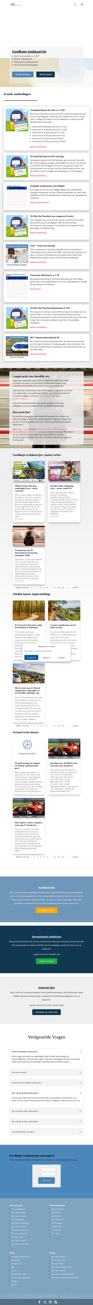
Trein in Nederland (18, 1209)
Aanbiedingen (23, 74)
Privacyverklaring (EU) (49, 1296)
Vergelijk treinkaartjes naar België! (47, 186)
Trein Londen (56, 1230)
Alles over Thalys (57, 1264)
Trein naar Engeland (18, 1226)
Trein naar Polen (17, 1237)
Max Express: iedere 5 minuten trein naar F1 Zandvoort (28, 823)
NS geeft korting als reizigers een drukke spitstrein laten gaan (27, 765)
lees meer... (20, 519)
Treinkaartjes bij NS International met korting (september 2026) (26, 552)
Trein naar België (17, 1219)
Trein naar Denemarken (20, 1223)
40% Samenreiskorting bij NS (44, 337)
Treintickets (15, 1260)
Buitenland (45, 74)
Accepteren (31, 657)
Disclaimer (74, 1296)
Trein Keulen (56, 1226)
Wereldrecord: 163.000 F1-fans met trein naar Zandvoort (64, 764)
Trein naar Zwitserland (19, 1244)
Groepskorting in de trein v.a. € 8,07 (47, 110)
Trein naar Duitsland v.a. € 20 (44, 275)
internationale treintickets (46, 429)
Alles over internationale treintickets (64, 1278)
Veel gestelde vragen (19, 1274)
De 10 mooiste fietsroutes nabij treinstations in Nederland (28, 626)
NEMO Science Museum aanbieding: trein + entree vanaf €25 (26, 488)
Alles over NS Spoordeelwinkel (62, 1274)
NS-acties (25, 429)
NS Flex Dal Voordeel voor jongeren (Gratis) (51, 216)
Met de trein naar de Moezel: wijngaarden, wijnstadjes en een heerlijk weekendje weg (27, 690)
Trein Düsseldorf (57, 1219)
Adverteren (17, 1296)
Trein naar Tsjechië (18, 1240)
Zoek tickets (46, 961)
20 (58, 587)
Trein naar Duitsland (19, 1216)
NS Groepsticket (45, 396)
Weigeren (46, 657)
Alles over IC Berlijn (58, 1271)
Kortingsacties (16, 1264)
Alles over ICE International (61, 1267)
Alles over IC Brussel (58, 1257)
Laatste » (75, 587)
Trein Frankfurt (56, 1223)
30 (63, 587)
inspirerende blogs (30, 432)
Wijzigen (61, 657)
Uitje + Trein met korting (42, 245)
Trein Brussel (56, 1216)
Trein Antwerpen (57, 1209)
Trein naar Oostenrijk (19, 1233)
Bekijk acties (46, 910)
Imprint (64, 1296)
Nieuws (14, 1271)
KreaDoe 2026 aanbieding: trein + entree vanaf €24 (62, 487)
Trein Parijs (55, 1233)
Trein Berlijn (55, 1212)
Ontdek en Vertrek (46, 1012)
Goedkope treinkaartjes (20, 1257)
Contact (14, 1284)
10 (54, 587)
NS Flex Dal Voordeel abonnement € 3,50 (50, 308)
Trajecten (14, 1281)
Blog (12, 1267)
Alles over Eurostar (58, 1260)
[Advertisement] (46, 26)
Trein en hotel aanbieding (21, 1278)
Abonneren (46, 1180)
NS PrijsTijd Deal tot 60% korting (47, 156)
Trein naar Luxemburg (19, 1230)
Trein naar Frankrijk (18, 1212)
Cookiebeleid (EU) (31, 1296)
